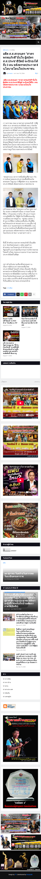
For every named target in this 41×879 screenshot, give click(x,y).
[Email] (30, 294)
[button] (38, 42)
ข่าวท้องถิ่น (6, 693)
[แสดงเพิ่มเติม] (34, 294)
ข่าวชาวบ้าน (7, 682)
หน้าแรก (5, 50)
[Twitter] (18, 294)
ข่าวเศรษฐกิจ (7, 696)
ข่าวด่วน (5, 686)
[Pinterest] (26, 294)
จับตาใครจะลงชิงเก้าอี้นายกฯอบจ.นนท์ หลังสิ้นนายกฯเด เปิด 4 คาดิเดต (29, 322)
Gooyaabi (29, 874)
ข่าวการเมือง (7, 679)
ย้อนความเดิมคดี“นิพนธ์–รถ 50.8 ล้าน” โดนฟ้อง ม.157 (10, 321)
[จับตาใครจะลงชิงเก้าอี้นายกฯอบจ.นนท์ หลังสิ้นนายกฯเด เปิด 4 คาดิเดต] (29, 311)
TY (16, 874)
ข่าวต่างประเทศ (8, 689)
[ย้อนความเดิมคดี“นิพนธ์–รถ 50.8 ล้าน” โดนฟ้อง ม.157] (11, 311)
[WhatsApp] (22, 294)
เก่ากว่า (37, 382)
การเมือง (12, 50)
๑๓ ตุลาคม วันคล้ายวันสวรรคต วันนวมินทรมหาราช (19, 575)
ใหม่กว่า (4, 382)
